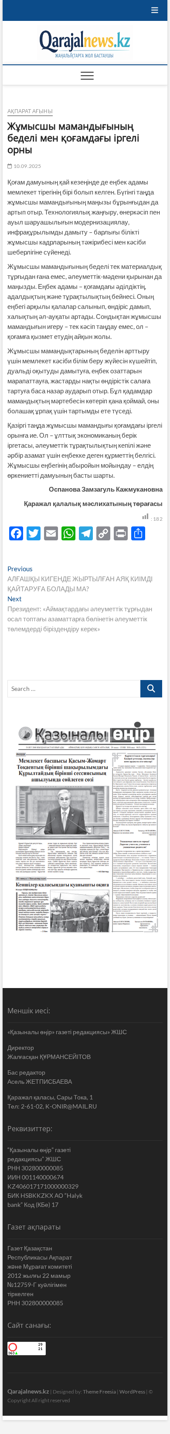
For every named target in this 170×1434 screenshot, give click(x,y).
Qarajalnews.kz (28, 1391)
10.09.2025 (26, 166)
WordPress (132, 1391)
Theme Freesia (99, 1391)
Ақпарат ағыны (30, 111)
